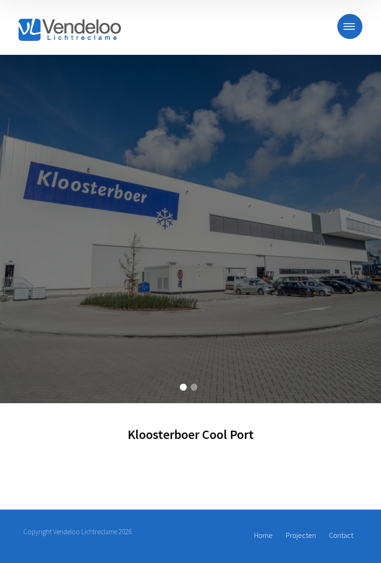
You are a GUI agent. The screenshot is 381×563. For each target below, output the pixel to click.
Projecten (301, 535)
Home (263, 535)
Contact (341, 535)
